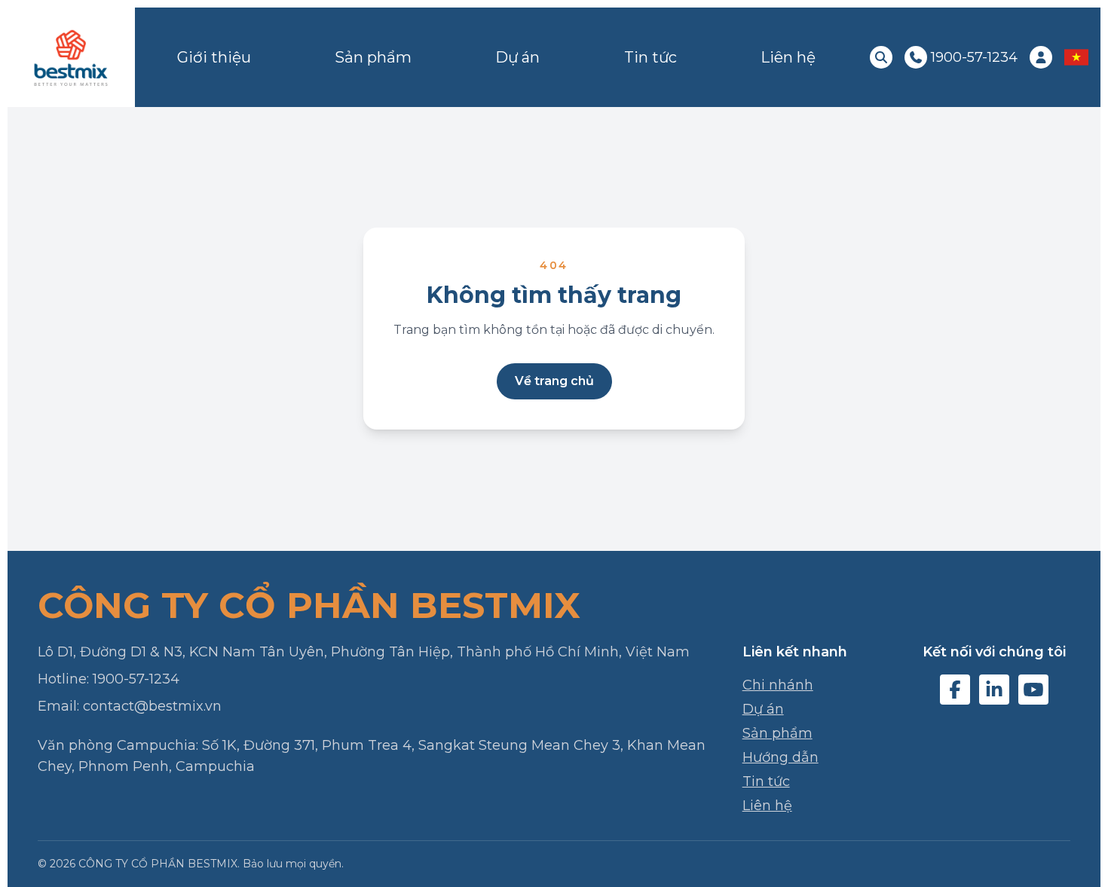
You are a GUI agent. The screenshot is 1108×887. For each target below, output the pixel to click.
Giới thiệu (214, 57)
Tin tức (650, 57)
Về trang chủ (554, 381)
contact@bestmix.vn (152, 706)
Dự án (517, 57)
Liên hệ (788, 57)
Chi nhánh (777, 685)
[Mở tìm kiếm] (881, 57)
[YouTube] (1033, 689)
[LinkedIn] (994, 689)
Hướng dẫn (780, 757)
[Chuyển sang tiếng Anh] (1076, 57)
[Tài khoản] (1041, 57)
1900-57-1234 (136, 679)
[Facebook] (955, 689)
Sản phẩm (373, 57)
